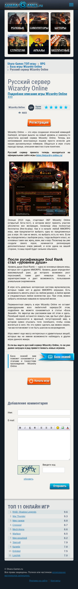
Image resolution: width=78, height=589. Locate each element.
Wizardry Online (17, 107)
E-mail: (11, 420)
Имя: (10, 412)
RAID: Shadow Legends (24, 512)
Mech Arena (18, 529)
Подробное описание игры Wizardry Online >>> (37, 95)
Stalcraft (16, 542)
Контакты (55, 580)
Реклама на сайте (38, 580)
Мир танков (18, 520)
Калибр (16, 546)
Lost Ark (16, 555)
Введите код (49, 465)
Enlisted (16, 551)
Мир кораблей (20, 538)
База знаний (62, 357)
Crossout (17, 525)
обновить (28, 479)
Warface (17, 533)
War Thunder (19, 516)
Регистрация (39, 122)
